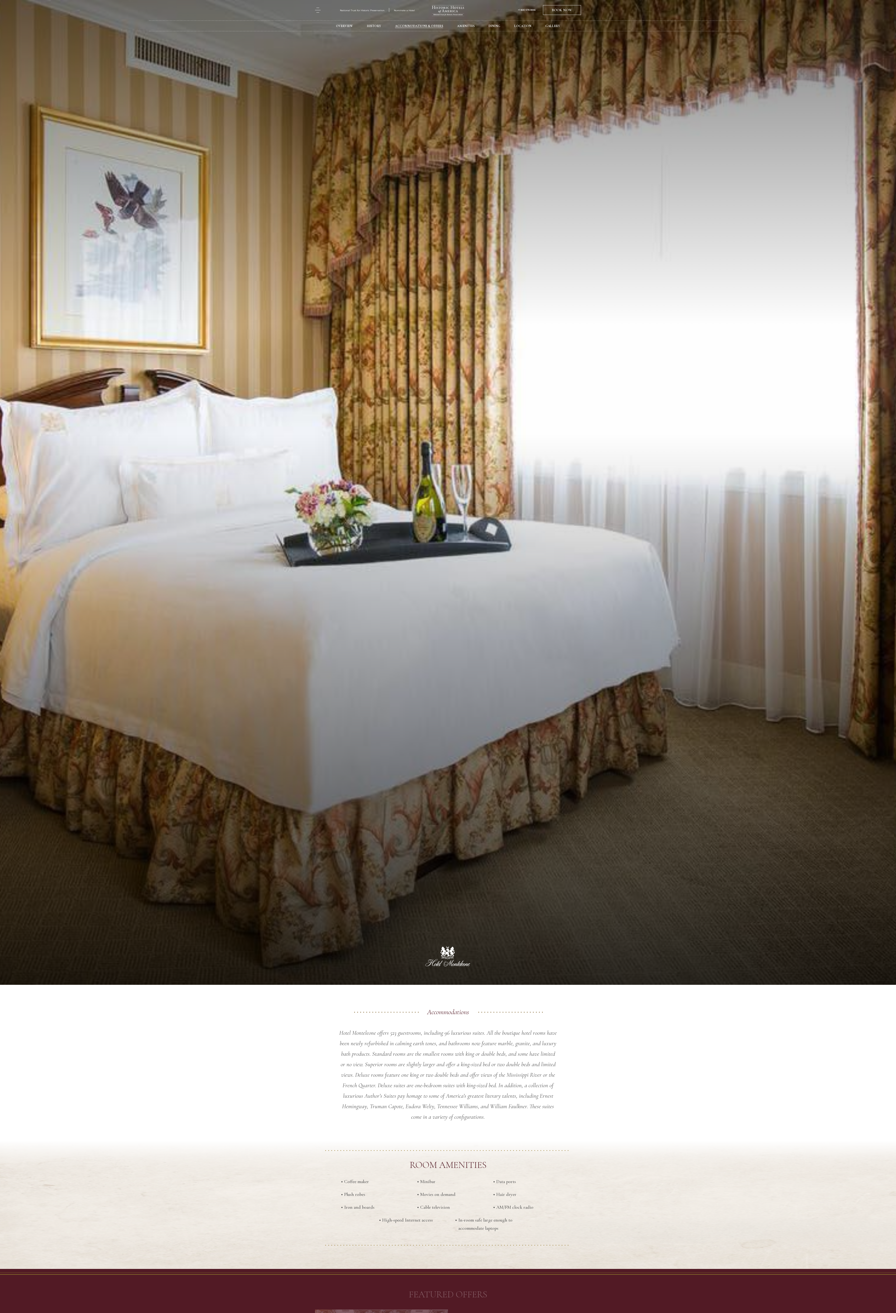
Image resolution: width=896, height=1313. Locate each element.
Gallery (552, 26)
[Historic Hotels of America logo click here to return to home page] (448, 11)
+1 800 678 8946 (527, 10)
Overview (344, 26)
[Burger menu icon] (318, 10)
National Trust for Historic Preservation (362, 10)
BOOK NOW (562, 10)
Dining (494, 26)
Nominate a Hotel (404, 10)
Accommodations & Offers (419, 26)
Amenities (466, 26)
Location (522, 26)
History (374, 26)
